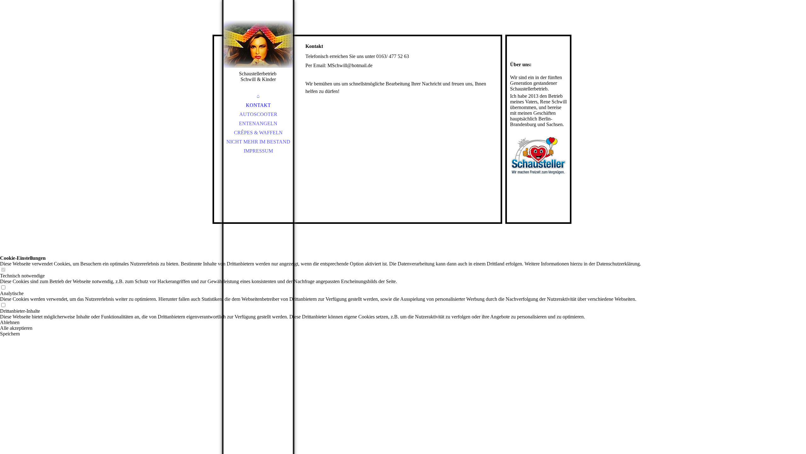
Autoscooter (258, 114)
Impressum (258, 151)
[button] (320, 322)
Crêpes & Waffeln (258, 132)
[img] (258, 44)
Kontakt (258, 105)
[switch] (3, 270)
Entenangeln (258, 123)
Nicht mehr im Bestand (258, 141)
